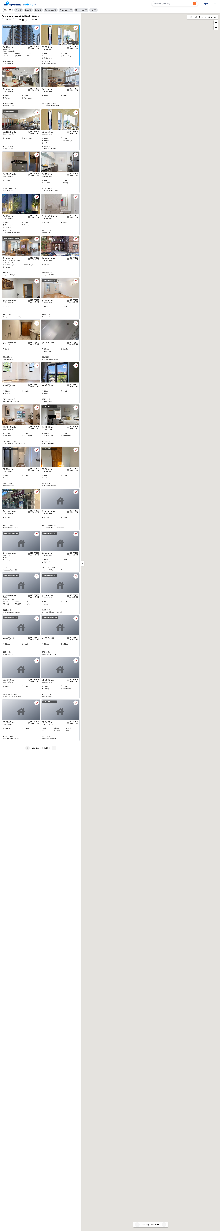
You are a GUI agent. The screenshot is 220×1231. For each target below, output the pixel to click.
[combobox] (172, 3)
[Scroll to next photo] (37, 35)
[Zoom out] (216, 27)
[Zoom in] (216, 22)
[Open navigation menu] (215, 3)
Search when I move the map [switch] (203, 17)
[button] (8, 10)
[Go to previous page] (27, 748)
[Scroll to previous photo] (5, 35)
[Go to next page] (54, 748)
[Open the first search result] (194, 3)
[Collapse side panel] (82, 563)
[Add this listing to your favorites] (36, 28)
